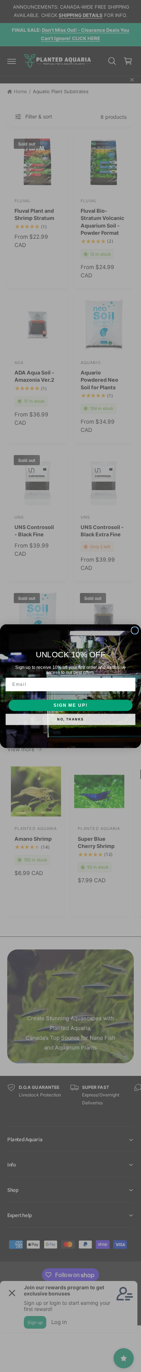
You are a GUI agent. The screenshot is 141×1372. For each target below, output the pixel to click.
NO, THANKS (70, 719)
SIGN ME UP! (70, 705)
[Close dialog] (134, 630)
